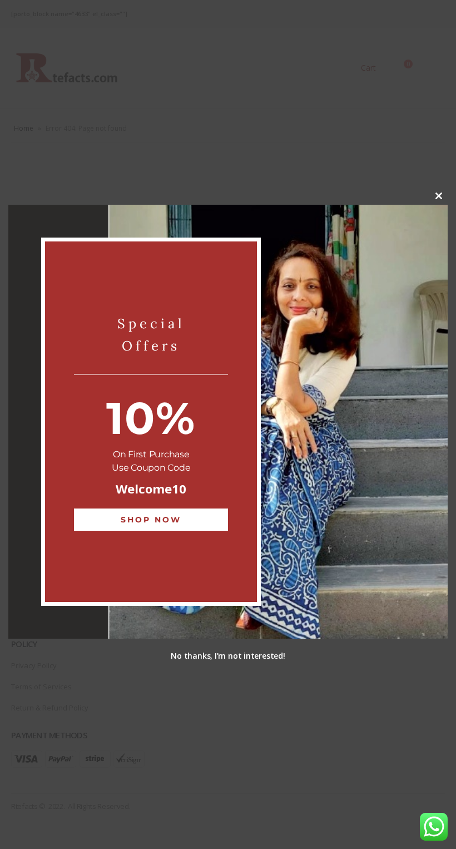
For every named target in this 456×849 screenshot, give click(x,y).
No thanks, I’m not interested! (228, 655)
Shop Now (151, 520)
